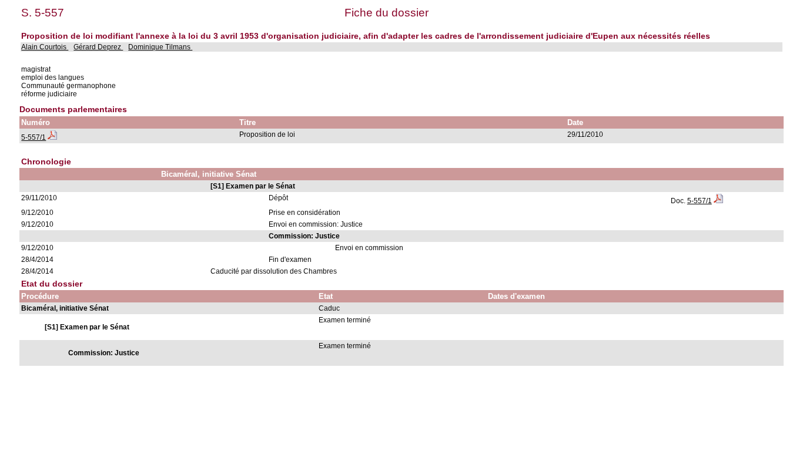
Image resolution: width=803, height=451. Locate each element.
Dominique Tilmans (160, 47)
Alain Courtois (44, 47)
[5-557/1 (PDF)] (52, 137)
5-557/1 (33, 137)
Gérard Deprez (98, 47)
